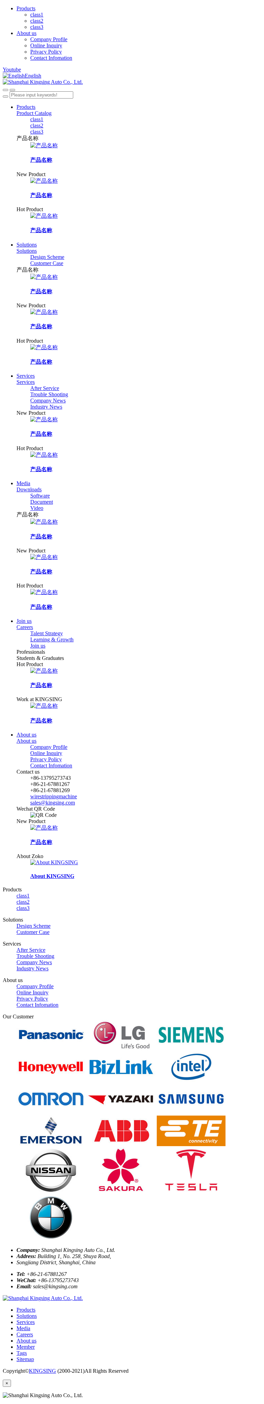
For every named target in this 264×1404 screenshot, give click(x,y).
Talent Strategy (46, 633)
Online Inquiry (46, 45)
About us (26, 33)
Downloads (29, 489)
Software (40, 496)
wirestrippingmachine (53, 796)
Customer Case (46, 263)
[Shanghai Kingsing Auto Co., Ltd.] (132, 82)
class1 (36, 15)
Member (25, 1347)
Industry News (46, 407)
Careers (24, 627)
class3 (36, 27)
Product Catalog (34, 113)
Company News (48, 400)
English (33, 76)
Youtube (12, 69)
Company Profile (48, 39)
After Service (44, 388)
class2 (36, 21)
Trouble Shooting (49, 394)
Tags (21, 1353)
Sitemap (25, 1359)
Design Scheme (47, 257)
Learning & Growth (52, 639)
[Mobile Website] (43, 1298)
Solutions (26, 245)
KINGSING (42, 1371)
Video (36, 508)
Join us (24, 621)
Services (25, 376)
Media (23, 483)
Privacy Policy (46, 52)
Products (25, 8)
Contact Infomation (51, 58)
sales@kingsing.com (52, 803)
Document (41, 502)
